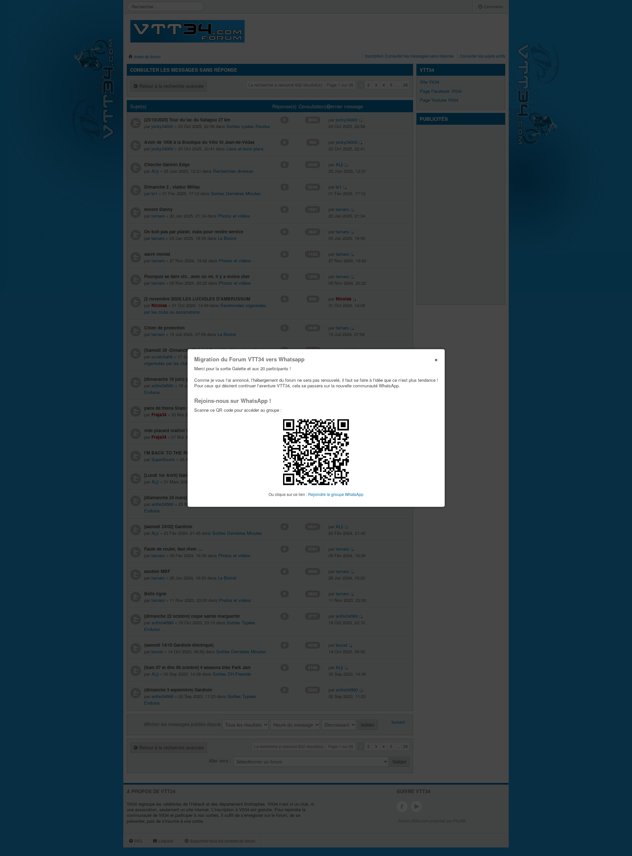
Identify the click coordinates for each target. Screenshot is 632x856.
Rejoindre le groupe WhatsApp (335, 494)
